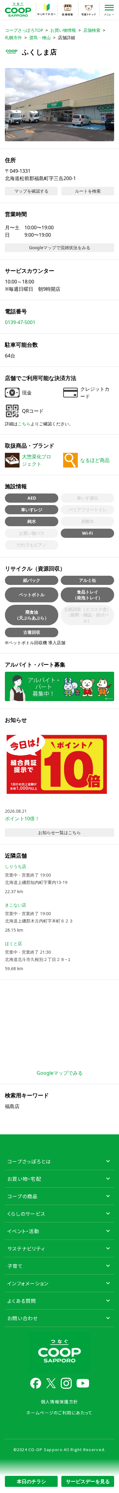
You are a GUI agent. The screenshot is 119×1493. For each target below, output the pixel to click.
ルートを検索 (88, 191)
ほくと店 (13, 943)
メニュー (109, 14)
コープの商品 (22, 1196)
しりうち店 (15, 866)
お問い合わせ (22, 1318)
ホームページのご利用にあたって (59, 1413)
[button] (59, 104)
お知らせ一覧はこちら (59, 832)
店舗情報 (67, 14)
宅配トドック (88, 14)
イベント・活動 (23, 1231)
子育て (15, 1265)
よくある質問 (21, 1300)
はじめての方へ (46, 14)
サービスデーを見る (88, 1481)
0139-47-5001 (20, 322)
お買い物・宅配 (24, 1178)
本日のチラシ (31, 1481)
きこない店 (15, 905)
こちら (24, 424)
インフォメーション (28, 1283)
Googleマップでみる (60, 1073)
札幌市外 (13, 37)
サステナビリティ (26, 1248)
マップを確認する (31, 191)
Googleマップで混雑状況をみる (59, 247)
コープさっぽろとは (29, 1161)
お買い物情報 (63, 30)
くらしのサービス (26, 1213)
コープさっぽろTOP (24, 30)
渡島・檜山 (40, 37)
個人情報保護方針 (59, 1402)
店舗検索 (91, 30)
